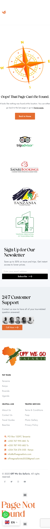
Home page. (39, 107)
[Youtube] (25, 481)
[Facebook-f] (5, 481)
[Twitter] (11, 481)
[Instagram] (18, 481)
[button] (25, 495)
